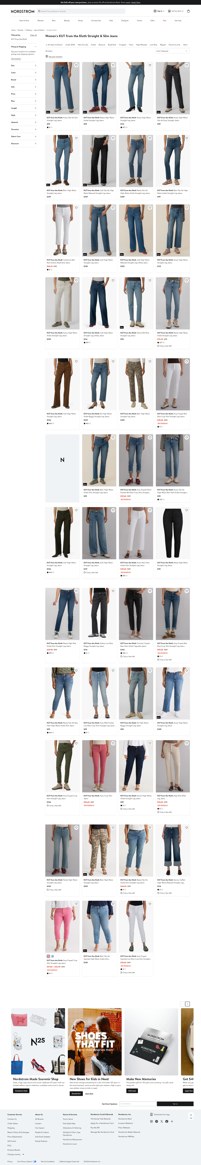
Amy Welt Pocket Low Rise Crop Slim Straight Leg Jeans (99, 724)
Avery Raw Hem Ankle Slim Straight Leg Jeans (134, 564)
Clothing (28, 30)
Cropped (122, 44)
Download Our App (162, 1114)
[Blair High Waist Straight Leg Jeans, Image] (62, 161)
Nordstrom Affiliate (126, 1136)
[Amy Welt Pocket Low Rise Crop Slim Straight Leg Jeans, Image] (99, 693)
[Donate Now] (95, 1041)
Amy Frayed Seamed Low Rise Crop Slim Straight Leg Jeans (135, 959)
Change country (13, 1154)
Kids (111, 20)
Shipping (11, 1128)
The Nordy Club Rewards (101, 1118)
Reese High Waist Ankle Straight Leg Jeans (99, 119)
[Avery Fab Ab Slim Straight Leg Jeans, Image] (62, 88)
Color (13, 72)
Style (13, 115)
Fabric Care (15, 136)
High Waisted (141, 44)
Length (14, 108)
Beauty (67, 20)
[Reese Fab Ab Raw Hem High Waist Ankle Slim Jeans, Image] (62, 693)
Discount (15, 143)
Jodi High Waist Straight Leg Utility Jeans (98, 334)
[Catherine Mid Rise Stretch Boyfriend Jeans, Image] (62, 230)
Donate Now (76, 1093)
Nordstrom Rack (125, 1118)
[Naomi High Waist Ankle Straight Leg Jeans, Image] (136, 766)
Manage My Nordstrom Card (102, 1132)
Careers (38, 1123)
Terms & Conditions (48, 1161)
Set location (16, 58)
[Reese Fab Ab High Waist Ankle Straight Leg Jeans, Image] (136, 161)
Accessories (96, 20)
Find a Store (68, 1119)
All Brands (39, 1119)
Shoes (80, 20)
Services (178, 20)
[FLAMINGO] (48, 956)
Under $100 (70, 44)
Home (139, 20)
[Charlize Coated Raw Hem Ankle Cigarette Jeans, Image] (136, 614)
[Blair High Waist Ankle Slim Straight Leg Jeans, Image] (99, 460)
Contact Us (12, 1119)
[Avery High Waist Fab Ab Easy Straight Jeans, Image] (173, 88)
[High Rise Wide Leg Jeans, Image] (173, 766)
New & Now (24, 20)
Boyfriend (112, 44)
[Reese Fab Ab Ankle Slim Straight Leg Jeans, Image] (136, 850)
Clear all (33, 35)
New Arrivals (83, 44)
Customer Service (14, 1114)
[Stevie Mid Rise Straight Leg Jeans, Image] (136, 303)
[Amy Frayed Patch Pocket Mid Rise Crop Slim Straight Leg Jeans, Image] (136, 460)
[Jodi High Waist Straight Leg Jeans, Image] (99, 230)
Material (14, 122)
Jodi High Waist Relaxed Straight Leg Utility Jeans (134, 261)
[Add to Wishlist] (76, 65)
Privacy (10, 1161)
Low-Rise (153, 44)
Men (54, 20)
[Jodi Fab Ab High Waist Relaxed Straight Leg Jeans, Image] (99, 161)
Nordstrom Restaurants (72, 1139)
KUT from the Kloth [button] (19, 39)
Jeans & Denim (39, 30)
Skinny (186, 44)
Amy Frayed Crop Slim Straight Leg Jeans (62, 797)
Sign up (175, 1104)
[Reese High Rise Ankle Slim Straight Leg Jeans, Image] (62, 614)
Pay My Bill (95, 1127)
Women (41, 20)
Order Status (12, 1123)
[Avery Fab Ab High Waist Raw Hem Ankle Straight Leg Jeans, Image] (173, 460)
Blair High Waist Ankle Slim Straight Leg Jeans (98, 491)
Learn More (89, 1093)
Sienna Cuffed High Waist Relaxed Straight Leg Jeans (171, 883)
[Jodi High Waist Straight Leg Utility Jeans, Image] (99, 303)
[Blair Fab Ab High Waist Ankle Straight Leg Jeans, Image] (173, 161)
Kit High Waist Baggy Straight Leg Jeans (134, 724)
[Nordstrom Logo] (22, 11)
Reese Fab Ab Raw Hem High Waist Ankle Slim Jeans (62, 724)
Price (13, 94)
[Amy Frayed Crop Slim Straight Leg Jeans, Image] (62, 766)
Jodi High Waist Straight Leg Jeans (98, 261)
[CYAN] (52, 956)
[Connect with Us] (172, 1121)
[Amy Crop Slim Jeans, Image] (99, 766)
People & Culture (42, 1132)
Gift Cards (132, 1091)
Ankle (93, 44)
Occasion (15, 129)
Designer (125, 20)
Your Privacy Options (24, 1161)
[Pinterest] (156, 1121)
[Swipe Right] (187, 1004)
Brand (13, 79)
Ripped (163, 44)
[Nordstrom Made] (38, 1041)
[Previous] (46, 44)
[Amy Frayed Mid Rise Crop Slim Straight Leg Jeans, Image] (173, 384)
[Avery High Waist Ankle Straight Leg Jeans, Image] (62, 303)
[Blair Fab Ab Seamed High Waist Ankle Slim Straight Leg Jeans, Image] (99, 927)
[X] (161, 1121)
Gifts (152, 20)
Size (12, 65)
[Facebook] (166, 1121)
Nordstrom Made (21, 1091)
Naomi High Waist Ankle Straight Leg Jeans (135, 797)
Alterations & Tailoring (72, 1128)
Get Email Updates (42, 1136)
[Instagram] (151, 1121)
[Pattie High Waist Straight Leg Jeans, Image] (62, 850)
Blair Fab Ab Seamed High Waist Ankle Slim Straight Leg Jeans (97, 959)
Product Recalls (13, 1150)
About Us (39, 1114)
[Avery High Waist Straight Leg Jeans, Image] (136, 88)
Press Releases (124, 1127)
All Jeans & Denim (55, 44)
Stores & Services (70, 1114)
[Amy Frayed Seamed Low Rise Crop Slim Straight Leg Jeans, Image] (136, 927)
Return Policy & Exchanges (18, 1132)
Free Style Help (69, 1123)
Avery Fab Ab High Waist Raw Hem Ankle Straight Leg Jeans (172, 492)
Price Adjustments (14, 1136)
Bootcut (102, 44)
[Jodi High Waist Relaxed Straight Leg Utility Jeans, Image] (136, 230)
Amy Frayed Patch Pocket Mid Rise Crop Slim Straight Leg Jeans (135, 492)
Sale (164, 20)
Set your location (55, 56)
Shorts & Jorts (174, 44)
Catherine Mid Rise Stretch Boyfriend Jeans (61, 261)
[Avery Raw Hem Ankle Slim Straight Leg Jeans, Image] (136, 533)
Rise (13, 101)
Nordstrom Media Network (129, 1132)
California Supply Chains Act (69, 1161)
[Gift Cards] (151, 1041)
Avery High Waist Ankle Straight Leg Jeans (62, 334)
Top (191, 1118)
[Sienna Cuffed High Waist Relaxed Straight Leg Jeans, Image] (173, 850)
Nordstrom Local (70, 1144)
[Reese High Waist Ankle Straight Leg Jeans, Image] (99, 88)
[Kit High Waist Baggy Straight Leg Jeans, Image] (136, 693)
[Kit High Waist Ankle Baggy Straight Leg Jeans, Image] (99, 384)
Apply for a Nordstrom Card (102, 1123)
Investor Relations (125, 1123)
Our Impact (39, 1128)
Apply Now (135, 2)
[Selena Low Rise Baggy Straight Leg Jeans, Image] (99, 614)
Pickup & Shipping (18, 46)
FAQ (9, 1145)
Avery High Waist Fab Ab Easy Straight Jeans (172, 119)
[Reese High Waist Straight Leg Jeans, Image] (173, 533)
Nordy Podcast (41, 1141)
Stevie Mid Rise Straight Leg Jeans (134, 334)
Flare (131, 44)
